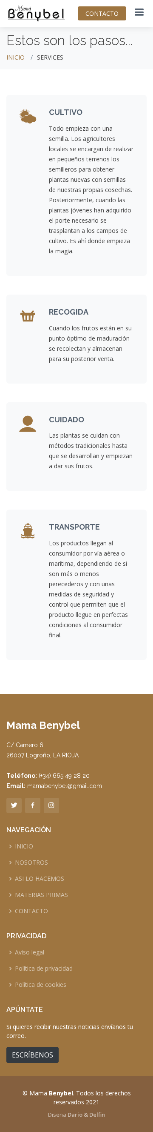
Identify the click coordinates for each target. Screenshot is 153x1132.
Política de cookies (40, 985)
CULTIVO (65, 112)
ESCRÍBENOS (32, 1055)
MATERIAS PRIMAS (41, 895)
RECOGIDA (68, 311)
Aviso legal (29, 952)
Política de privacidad (44, 969)
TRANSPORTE (74, 526)
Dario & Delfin (86, 1114)
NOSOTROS (31, 862)
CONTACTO (102, 13)
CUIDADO (66, 419)
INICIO (15, 57)
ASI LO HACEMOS (39, 879)
